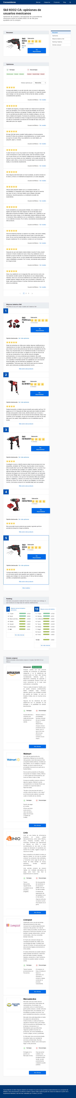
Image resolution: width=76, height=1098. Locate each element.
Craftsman (40, 619)
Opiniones (55, 35)
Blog (64, 2)
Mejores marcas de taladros (47, 609)
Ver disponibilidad (37, 50)
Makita (11, 621)
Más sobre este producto (26, 369)
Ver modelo (42, 100)
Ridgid (39, 629)
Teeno (39, 624)
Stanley (39, 616)
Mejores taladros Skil (58, 39)
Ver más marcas (19, 635)
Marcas (38, 2)
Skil (23, 47)
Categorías (47, 2)
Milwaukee (13, 626)
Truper (12, 613)
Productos (57, 2)
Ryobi (11, 616)
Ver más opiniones (24, 338)
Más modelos (26, 588)
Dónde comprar (56, 45)
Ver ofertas (37, 746)
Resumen (55, 32)
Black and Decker (14, 619)
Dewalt (11, 624)
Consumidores (9, 2)
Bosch (39, 632)
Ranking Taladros (57, 42)
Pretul (39, 634)
